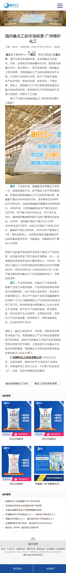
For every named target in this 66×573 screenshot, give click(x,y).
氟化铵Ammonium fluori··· (41, 523)
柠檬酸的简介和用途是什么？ (19, 514)
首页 (3, 549)
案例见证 (21, 549)
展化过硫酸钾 (16, 439)
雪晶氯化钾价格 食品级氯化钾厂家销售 (23, 505)
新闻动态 (41, 549)
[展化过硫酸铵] (16, 480)
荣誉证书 (31, 549)
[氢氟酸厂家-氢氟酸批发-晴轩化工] (49, 480)
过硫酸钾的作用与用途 (16, 523)
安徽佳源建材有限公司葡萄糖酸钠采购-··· (24, 510)
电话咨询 (17, 568)
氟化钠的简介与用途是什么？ (41, 519)
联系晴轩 (61, 549)
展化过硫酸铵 (16, 483)
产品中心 (11, 549)
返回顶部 (33, 543)
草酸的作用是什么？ (14, 519)
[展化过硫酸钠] (49, 435)
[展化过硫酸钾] (16, 435)
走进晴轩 (51, 549)
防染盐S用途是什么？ (46, 514)
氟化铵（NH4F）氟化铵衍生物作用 (22, 527)
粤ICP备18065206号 (33, 555)
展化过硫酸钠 (49, 439)
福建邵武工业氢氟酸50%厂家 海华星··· (23, 501)
